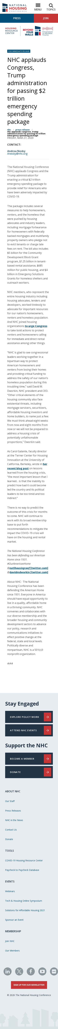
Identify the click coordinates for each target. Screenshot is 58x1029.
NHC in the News (14, 820)
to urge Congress (36, 326)
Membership (13, 931)
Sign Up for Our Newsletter (29, 984)
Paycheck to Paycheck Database (22, 869)
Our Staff (10, 801)
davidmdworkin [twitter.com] (29, 572)
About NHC (12, 791)
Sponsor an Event (14, 919)
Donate (9, 839)
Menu (38, 9)
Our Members (12, 950)
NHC (9, 129)
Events (10, 881)
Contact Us (11, 829)
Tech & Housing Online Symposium (23, 900)
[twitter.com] (29, 568)
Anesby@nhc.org (17, 153)
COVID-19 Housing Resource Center (24, 860)
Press (17, 18)
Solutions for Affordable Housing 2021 (25, 910)
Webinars (10, 891)
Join (45, 18)
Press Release (22, 129)
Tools (9, 850)
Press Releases (13, 810)
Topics (51, 9)
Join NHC (10, 941)
